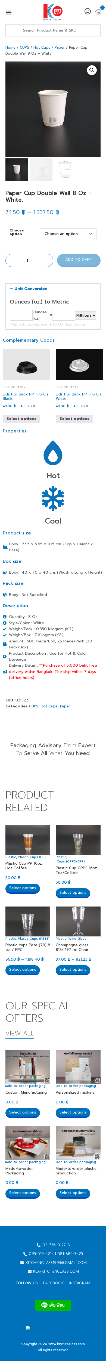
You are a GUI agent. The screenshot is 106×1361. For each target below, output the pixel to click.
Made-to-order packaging (24, 1085)
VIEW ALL (19, 1033)
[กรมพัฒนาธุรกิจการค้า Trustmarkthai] (52, 1335)
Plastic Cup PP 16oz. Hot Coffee (24, 866)
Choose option (17, 232)
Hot (53, 475)
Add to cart (78, 259)
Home (10, 47)
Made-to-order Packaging (19, 1171)
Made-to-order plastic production (76, 1171)
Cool (53, 521)
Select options (21, 419)
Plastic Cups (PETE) (33, 938)
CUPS (24, 47)
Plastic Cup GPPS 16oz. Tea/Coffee (77, 870)
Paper (60, 47)
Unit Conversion (30, 289)
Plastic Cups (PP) (32, 857)
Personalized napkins (75, 1092)
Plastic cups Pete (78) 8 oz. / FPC (27, 947)
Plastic (10, 857)
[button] (8, 12)
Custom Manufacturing (26, 1092)
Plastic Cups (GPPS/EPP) (65, 861)
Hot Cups (41, 47)
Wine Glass (77, 938)
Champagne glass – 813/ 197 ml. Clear (74, 947)
